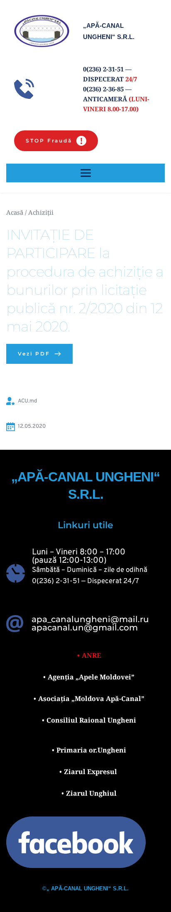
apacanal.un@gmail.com (85, 628)
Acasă (14, 212)
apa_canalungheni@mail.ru (90, 619)
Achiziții (41, 212)
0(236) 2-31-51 (56, 581)
